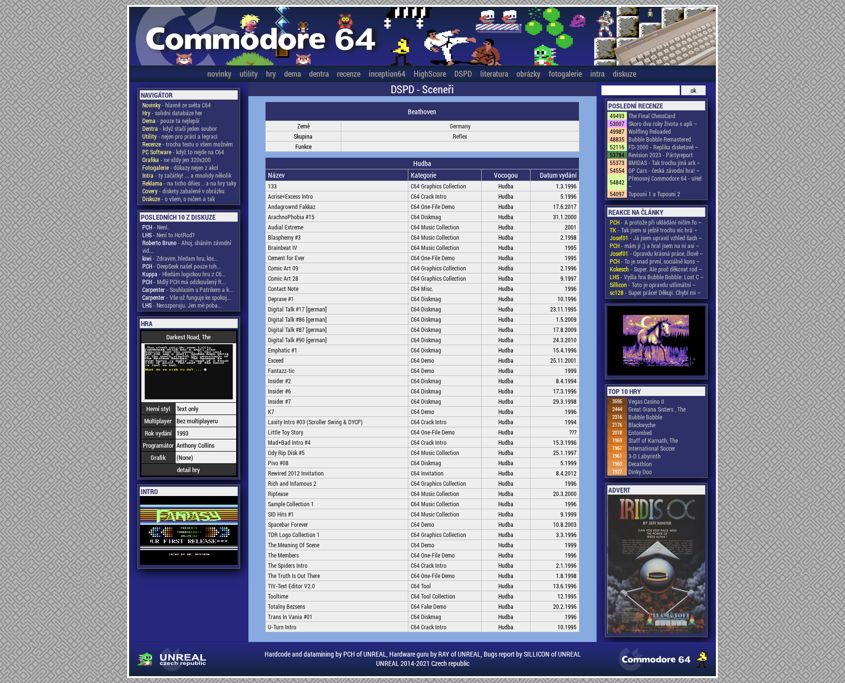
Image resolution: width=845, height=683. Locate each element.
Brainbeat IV (282, 247)
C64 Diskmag (426, 217)
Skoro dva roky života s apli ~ (662, 123)
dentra (319, 73)
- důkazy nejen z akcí (180, 167)
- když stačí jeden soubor (179, 128)
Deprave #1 (281, 299)
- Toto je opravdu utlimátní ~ (653, 285)
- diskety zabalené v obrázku (183, 191)
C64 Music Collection (435, 227)
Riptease (278, 493)
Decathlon (640, 464)
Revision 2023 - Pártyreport (660, 155)
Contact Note (283, 288)
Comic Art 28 (283, 278)
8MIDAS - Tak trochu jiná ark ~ (664, 162)
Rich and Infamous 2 (292, 483)
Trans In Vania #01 (290, 617)
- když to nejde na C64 (183, 152)
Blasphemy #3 (284, 237)
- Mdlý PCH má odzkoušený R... (184, 282)
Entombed (640, 432)
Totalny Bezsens (286, 606)
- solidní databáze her (172, 113)
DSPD (463, 73)
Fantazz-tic (281, 370)
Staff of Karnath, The (653, 440)
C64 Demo (422, 360)
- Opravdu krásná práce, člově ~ (656, 253)
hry (271, 73)
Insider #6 (279, 391)
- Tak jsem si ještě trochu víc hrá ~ (653, 230)
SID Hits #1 (281, 514)
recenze (348, 73)
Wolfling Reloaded (649, 131)
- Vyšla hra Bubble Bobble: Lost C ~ (657, 277)
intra (597, 73)
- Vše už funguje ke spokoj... (186, 297)
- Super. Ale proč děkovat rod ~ (656, 269)
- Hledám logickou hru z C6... (184, 274)
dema (292, 73)
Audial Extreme (285, 227)
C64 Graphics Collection (438, 186)
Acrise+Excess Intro (290, 196)
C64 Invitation (427, 473)
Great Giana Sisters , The (657, 409)
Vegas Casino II (646, 401)
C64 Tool (421, 586)
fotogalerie (565, 73)
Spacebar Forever (288, 524)
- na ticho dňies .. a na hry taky (189, 183)
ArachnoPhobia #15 (291, 217)
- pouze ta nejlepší (171, 120)
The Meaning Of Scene (293, 545)
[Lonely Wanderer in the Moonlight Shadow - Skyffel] (656, 341)
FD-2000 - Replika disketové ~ (663, 147)
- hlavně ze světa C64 (176, 105)
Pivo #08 (278, 463)
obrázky (528, 73)
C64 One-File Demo (433, 206)
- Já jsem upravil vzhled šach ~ (656, 238)
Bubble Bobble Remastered (659, 139)
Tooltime (278, 596)
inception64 (387, 73)
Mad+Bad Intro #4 (289, 442)
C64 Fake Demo (428, 606)
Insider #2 (279, 381)
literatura (494, 73)
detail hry (188, 469)
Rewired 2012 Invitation (296, 473)
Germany (460, 126)
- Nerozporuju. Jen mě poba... (182, 305)
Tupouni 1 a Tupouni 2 (654, 194)
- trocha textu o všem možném (187, 144)
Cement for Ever (286, 258)
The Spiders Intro (288, 565)
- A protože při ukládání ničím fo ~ (656, 222)
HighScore (430, 73)
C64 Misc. (422, 288)
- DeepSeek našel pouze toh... (181, 266)
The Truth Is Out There (294, 576)
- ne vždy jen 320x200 (176, 160)
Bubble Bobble (645, 417)
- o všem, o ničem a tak (178, 199)
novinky (219, 73)
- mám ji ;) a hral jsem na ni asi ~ (654, 245)
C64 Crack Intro (428, 196)
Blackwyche (641, 425)
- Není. (155, 227)
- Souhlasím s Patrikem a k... (187, 289)
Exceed (276, 360)
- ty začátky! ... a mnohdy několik (186, 175)
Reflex (460, 136)
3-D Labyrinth (644, 456)
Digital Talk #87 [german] (297, 329)
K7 (271, 411)
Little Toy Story (285, 432)
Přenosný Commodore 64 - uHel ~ (665, 182)
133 (272, 186)
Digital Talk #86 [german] (297, 319)
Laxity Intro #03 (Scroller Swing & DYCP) (315, 422)
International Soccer (651, 448)
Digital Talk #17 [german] (297, 309)
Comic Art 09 (283, 268)
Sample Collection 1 (291, 504)
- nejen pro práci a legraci (180, 136)
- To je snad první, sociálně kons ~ (655, 261)
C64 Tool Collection (433, 596)
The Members (283, 555)
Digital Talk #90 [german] (297, 340)
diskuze (624, 73)
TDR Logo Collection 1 (294, 534)
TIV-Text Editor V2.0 (291, 586)
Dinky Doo (640, 472)
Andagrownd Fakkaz (291, 206)
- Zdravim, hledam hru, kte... (180, 258)
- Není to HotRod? (168, 235)
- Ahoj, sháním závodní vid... (186, 246)
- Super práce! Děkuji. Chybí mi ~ (655, 292)
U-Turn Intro (282, 627)
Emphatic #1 (282, 350)
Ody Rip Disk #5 (286, 452)
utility (249, 73)
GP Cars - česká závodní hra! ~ (664, 170)
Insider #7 (279, 401)
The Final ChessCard (651, 116)
